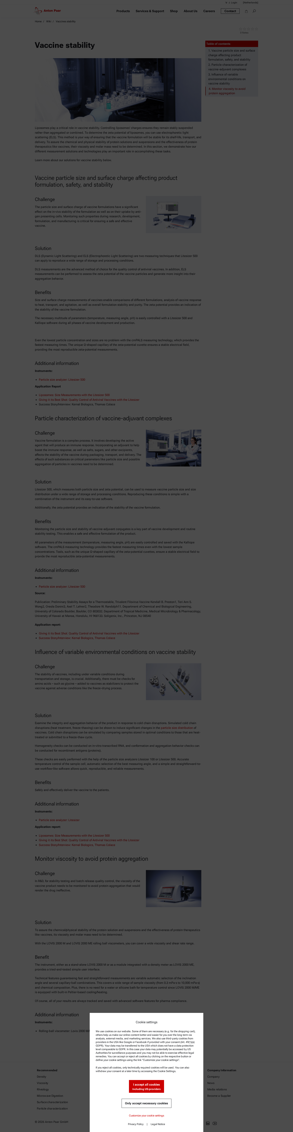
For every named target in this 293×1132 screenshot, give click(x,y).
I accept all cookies (146, 1087)
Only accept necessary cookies (146, 1103)
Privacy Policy (136, 1124)
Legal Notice (158, 1124)
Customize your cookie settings (146, 1115)
